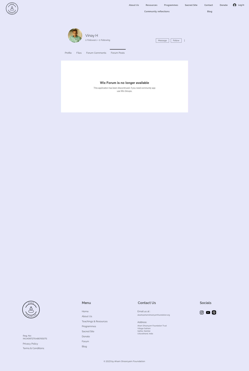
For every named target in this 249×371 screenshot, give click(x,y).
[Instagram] (201, 312)
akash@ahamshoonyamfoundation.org (153, 315)
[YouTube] (208, 312)
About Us (87, 316)
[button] (134, 5)
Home (85, 311)
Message (162, 40)
